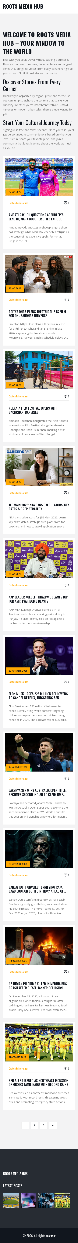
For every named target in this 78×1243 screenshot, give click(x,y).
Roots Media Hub (23, 6)
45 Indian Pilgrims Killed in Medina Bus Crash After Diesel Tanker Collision (38, 986)
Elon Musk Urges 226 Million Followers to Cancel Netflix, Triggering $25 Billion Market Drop (38, 696)
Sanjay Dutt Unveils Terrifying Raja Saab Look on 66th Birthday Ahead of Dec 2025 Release (36, 889)
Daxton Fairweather (18, 203)
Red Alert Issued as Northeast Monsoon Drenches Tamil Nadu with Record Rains (39, 1083)
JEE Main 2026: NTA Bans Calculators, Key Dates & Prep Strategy (39, 507)
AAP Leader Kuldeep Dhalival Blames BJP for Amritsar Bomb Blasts (38, 599)
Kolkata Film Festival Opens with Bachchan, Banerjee (33, 410)
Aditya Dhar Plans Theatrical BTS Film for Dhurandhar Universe (37, 314)
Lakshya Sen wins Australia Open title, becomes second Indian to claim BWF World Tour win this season (37, 792)
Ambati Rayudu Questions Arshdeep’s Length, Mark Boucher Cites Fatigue (36, 217)
